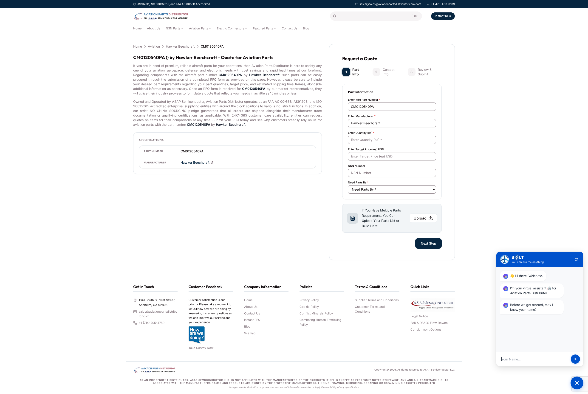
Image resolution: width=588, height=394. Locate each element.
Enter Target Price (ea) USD (366, 149)
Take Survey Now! (202, 348)
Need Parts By (358, 182)
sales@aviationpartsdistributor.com (158, 314)
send (575, 359)
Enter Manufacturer (362, 116)
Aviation (154, 46)
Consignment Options (425, 329)
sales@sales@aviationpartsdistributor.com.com (390, 4)
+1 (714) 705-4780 (151, 323)
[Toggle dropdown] (182, 28)
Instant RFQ (443, 16)
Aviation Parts (198, 28)
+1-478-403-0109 (443, 4)
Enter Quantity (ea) (361, 132)
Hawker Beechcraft (180, 46)
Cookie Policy (309, 306)
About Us (153, 28)
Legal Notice (419, 316)
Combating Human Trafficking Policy (321, 322)
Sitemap (249, 333)
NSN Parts (173, 28)
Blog (306, 28)
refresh (576, 259)
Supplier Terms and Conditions (377, 300)
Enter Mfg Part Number (364, 99)
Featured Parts (263, 28)
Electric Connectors (230, 28)
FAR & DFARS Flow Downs (429, 323)
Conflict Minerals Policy (316, 313)
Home (137, 28)
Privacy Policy (309, 300)
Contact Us (289, 28)
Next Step (428, 243)
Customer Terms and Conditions (370, 309)
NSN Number (356, 166)
